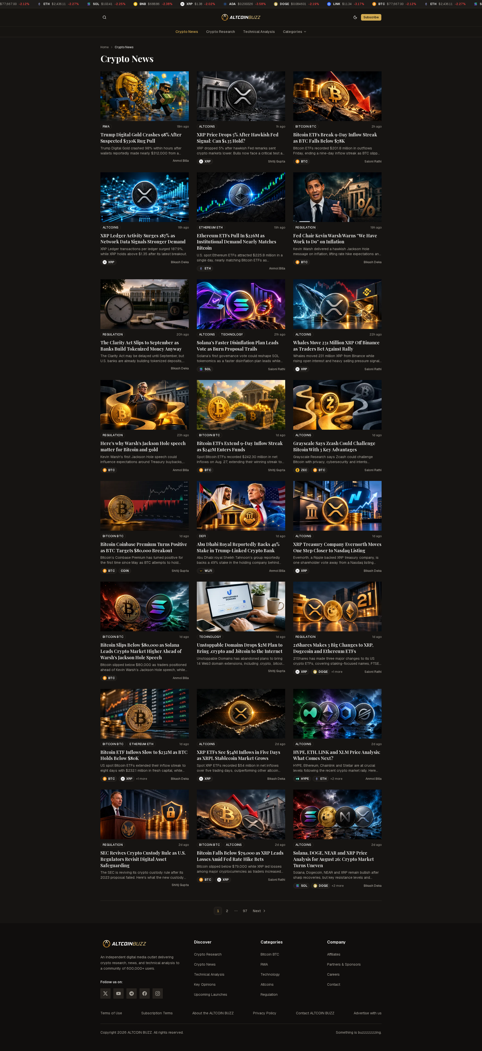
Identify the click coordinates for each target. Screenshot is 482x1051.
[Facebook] (145, 993)
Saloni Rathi (373, 161)
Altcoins (207, 127)
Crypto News (186, 31)
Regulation (305, 228)
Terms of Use (111, 1013)
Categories (292, 31)
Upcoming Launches (210, 994)
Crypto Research (220, 31)
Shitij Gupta (276, 161)
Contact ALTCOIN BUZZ (315, 1013)
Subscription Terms (157, 1013)
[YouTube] (118, 993)
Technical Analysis (259, 31)
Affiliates (333, 954)
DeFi (202, 536)
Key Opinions (205, 984)
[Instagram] (158, 993)
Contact (333, 984)
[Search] (104, 17)
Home (104, 47)
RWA (106, 127)
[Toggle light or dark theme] (355, 17)
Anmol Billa (181, 161)
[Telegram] (132, 993)
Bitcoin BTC (305, 127)
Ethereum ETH (211, 228)
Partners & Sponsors (344, 964)
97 (245, 911)
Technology (232, 335)
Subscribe (371, 17)
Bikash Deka (180, 262)
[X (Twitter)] (105, 993)
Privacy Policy (264, 1013)
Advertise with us (368, 1013)
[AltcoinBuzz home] (241, 17)
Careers (333, 974)
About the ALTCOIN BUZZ (213, 1013)
